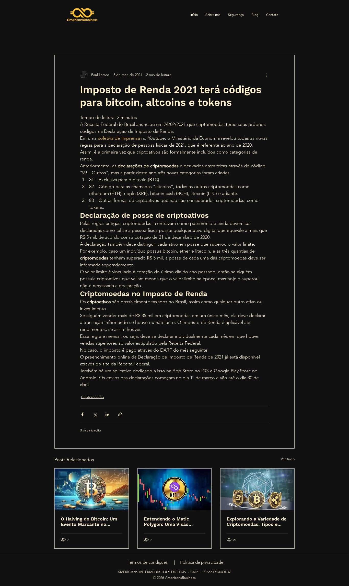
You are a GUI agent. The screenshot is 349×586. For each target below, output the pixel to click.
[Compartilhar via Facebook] (82, 414)
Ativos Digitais (96, 39)
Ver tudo (288, 459)
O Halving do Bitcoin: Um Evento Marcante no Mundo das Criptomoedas (90, 521)
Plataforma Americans (209, 39)
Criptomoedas (162, 39)
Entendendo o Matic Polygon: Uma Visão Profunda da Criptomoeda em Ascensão (173, 521)
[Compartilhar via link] (120, 414)
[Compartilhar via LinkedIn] (107, 414)
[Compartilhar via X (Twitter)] (94, 414)
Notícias (129, 39)
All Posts (63, 39)
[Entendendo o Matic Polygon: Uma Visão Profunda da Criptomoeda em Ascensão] (175, 489)
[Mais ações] (266, 75)
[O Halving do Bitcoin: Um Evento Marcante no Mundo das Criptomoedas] (92, 489)
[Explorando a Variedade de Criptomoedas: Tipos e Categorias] (257, 489)
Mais (246, 39)
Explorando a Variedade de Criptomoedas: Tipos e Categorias (256, 521)
